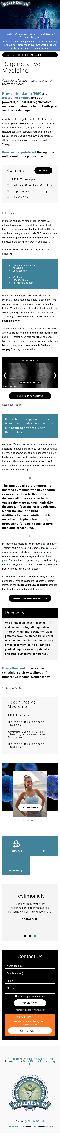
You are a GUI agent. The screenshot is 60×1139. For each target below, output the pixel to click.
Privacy (37, 1010)
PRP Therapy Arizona (30, 396)
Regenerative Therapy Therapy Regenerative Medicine (26, 734)
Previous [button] (5, 375)
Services (16, 55)
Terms (43, 1010)
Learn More (30, 807)
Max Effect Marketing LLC (39, 1063)
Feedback (48, 1126)
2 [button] (28, 820)
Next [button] (55, 375)
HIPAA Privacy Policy (16, 1126)
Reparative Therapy (16, 98)
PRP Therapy (21, 179)
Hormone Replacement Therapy (27, 723)
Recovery (18, 197)
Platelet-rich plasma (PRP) (21, 93)
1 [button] (23, 820)
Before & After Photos (30, 185)
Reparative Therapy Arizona (30, 598)
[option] (30, 375)
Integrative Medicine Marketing (30, 1059)
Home (6, 55)
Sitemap (35, 1126)
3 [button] (32, 820)
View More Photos (30, 382)
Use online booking (16, 668)
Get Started (30, 1030)
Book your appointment (19, 152)
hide (43, 170)
